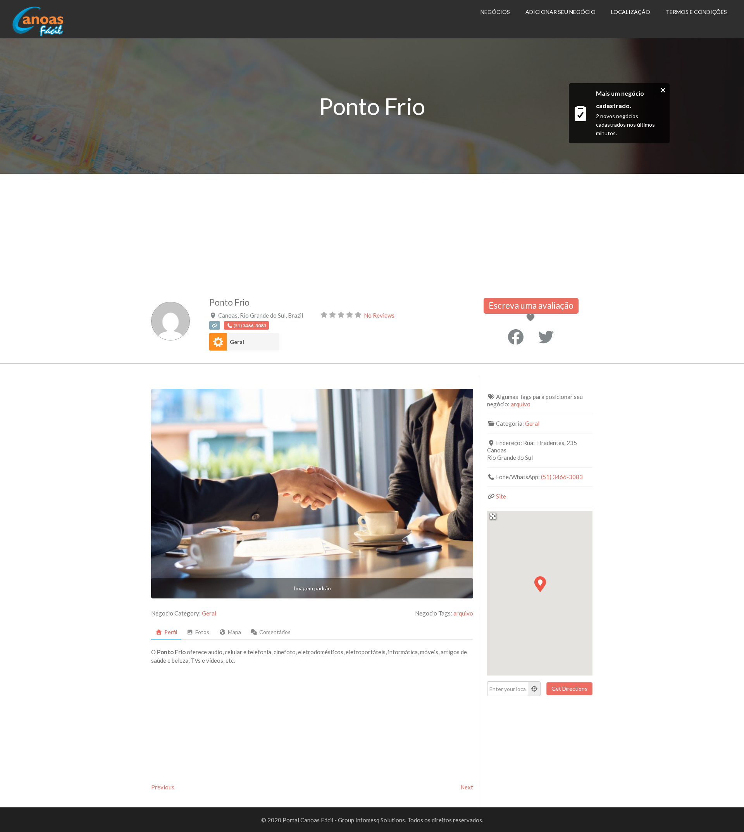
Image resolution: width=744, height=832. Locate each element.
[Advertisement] (372, 232)
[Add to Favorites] (532, 318)
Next (466, 787)
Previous (162, 787)
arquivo (463, 613)
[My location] (534, 688)
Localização (630, 12)
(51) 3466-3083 (562, 476)
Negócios (495, 12)
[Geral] (218, 342)
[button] (539, 583)
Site (501, 496)
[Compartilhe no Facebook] (515, 337)
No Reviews (379, 315)
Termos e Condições (696, 12)
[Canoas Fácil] (49, 34)
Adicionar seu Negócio (560, 12)
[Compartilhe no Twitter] (546, 337)
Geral (237, 342)
